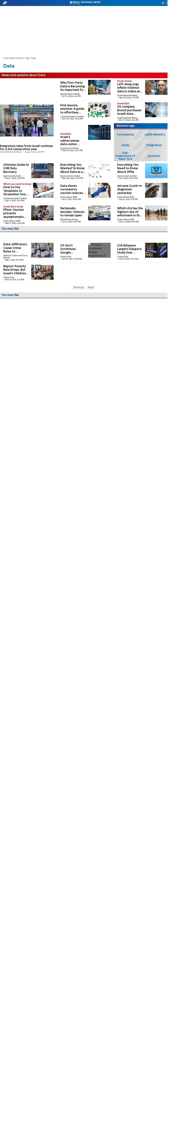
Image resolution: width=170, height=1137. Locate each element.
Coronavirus (125, 134)
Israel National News (13, 58)
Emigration (154, 145)
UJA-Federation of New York (125, 156)
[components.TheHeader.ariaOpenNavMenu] (26, 2)
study (125, 145)
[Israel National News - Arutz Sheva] (85, 2)
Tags (27, 58)
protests (154, 156)
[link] (27, 120)
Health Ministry (154, 134)
